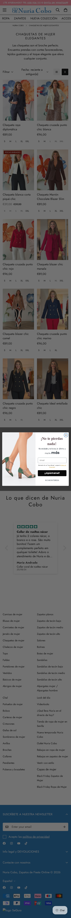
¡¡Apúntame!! (52, 473)
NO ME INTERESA (52, 480)
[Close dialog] (66, 435)
